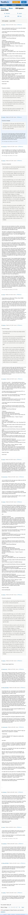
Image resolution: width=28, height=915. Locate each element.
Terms (9, 914)
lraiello (4, 459)
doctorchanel (5, 476)
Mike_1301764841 (6, 687)
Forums (3, 8)
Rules (20, 16)
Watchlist (8, 13)
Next (23, 907)
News (11, 8)
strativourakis (5, 727)
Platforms (23, 5)
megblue (4, 892)
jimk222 (4, 24)
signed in (3, 912)
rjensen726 (5, 146)
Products (5, 5)
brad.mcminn (5, 669)
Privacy (5, 914)
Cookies (13, 914)
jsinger (4, 294)
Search (20, 13)
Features (14, 5)
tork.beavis (5, 792)
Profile (7, 16)
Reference (20, 24)
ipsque (4, 827)
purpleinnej (5, 843)
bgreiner (4, 325)
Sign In (23, 2)
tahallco (4, 594)
